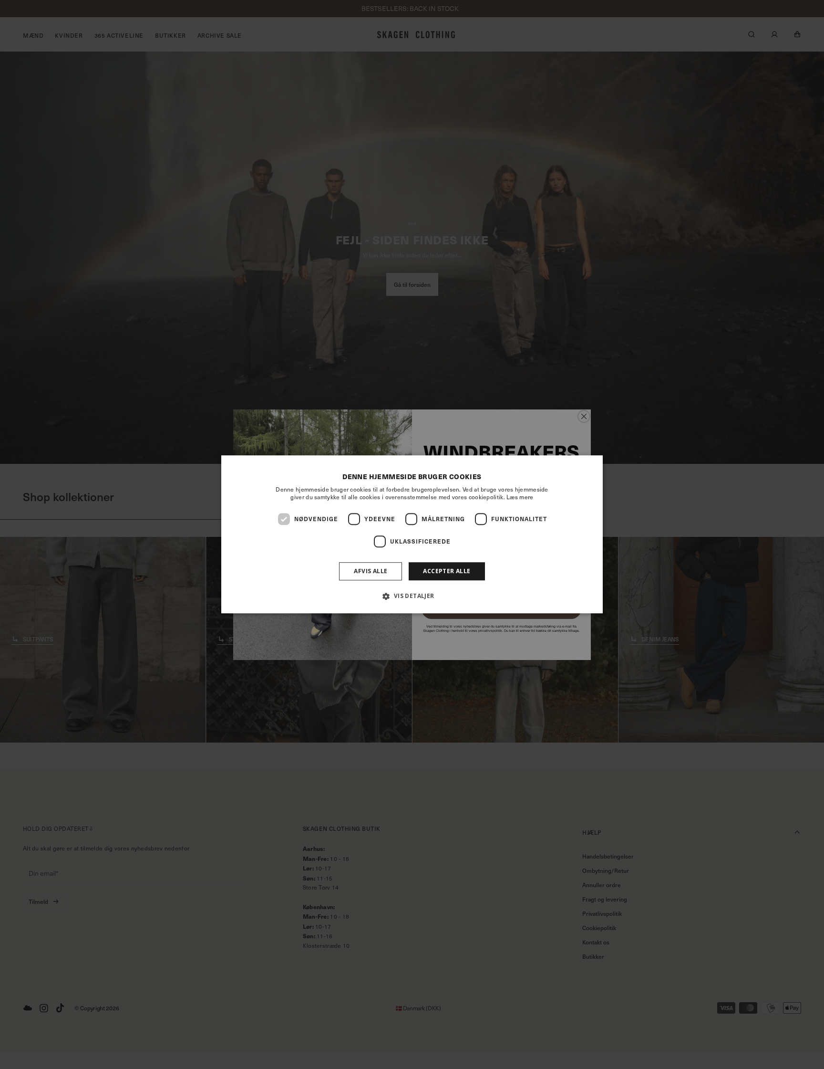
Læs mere (519, 497)
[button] (412, 596)
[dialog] (412, 534)
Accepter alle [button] (446, 571)
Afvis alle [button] (370, 571)
